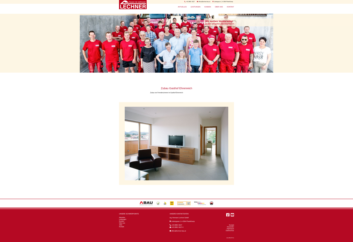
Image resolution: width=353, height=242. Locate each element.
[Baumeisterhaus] (171, 207)
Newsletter (230, 227)
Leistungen (195, 7)
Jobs (120, 225)
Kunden (207, 7)
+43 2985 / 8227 (190, 1)
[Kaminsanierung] (183, 207)
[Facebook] (227, 215)
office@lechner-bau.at (204, 1)
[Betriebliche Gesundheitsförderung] (158, 207)
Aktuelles (182, 7)
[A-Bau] (146, 207)
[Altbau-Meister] (165, 207)
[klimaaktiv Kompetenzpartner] (200, 207)
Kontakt (230, 7)
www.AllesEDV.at (230, 237)
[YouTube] (232, 215)
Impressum (230, 228)
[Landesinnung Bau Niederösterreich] (211, 207)
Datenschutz (230, 230)
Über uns (219, 7)
